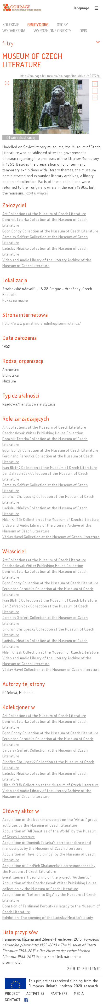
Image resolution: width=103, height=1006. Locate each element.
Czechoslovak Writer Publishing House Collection (42, 433)
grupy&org (38, 24)
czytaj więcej (37, 193)
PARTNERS (59, 993)
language (81, 8)
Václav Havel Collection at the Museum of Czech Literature (51, 536)
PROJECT (12, 993)
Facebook (27, 1000)
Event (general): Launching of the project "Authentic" (46, 877)
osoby (62, 24)
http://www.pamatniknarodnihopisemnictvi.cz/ (41, 323)
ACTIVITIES (35, 993)
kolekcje (10, 24)
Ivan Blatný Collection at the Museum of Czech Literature (49, 467)
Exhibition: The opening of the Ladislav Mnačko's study (47, 917)
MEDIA (79, 993)
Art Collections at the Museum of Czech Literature (44, 213)
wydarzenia (13, 30)
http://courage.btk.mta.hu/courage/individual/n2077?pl (60, 76)
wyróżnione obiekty (52, 30)
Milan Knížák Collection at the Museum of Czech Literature (50, 519)
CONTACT (13, 1000)
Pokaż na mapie (15, 300)
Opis (83, 30)
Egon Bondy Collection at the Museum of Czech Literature (50, 231)
